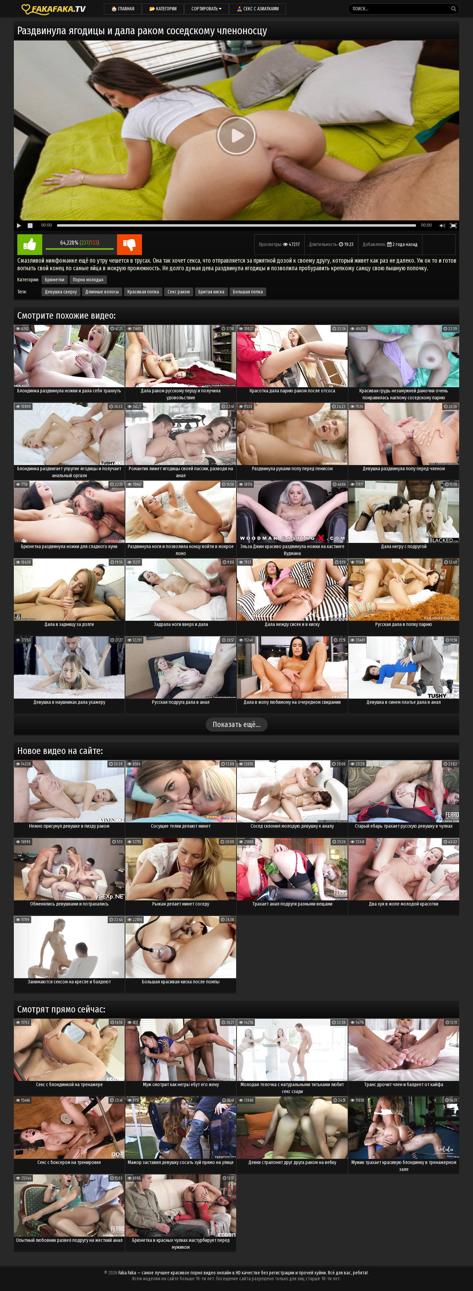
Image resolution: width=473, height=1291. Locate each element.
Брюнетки (54, 280)
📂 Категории (163, 9)
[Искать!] (453, 8)
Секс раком (179, 292)
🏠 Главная (122, 9)
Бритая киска (211, 292)
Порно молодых (88, 280)
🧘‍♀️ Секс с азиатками (258, 9)
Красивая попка (143, 292)
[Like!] (29, 244)
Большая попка (248, 292)
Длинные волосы (102, 292)
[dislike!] (129, 244)
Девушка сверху (61, 292)
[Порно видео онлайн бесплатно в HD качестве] (53, 8)
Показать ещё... (236, 724)
